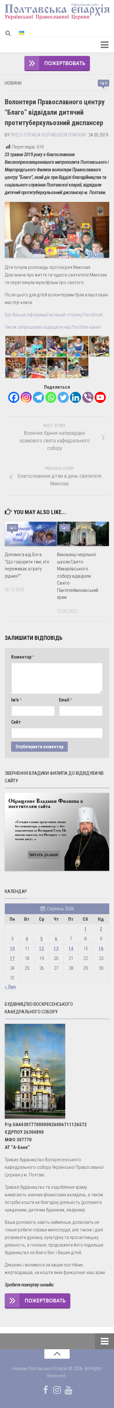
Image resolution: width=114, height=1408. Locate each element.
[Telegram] (38, 397)
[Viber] (87, 397)
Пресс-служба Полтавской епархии (48, 134)
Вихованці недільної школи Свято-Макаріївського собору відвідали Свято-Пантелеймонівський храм (77, 576)
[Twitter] (63, 397)
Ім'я (16, 699)
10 (12, 948)
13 (56, 948)
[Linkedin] (75, 397)
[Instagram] (26, 397)
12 (41, 948)
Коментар (22, 656)
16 (101, 948)
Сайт (16, 722)
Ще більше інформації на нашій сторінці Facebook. (54, 315)
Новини (13, 83)
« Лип (10, 987)
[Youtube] (100, 397)
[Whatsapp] (50, 397)
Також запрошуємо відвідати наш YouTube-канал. (53, 327)
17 (12, 958)
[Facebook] (13, 397)
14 (70, 948)
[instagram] (57, 1390)
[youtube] (68, 1390)
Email (65, 699)
